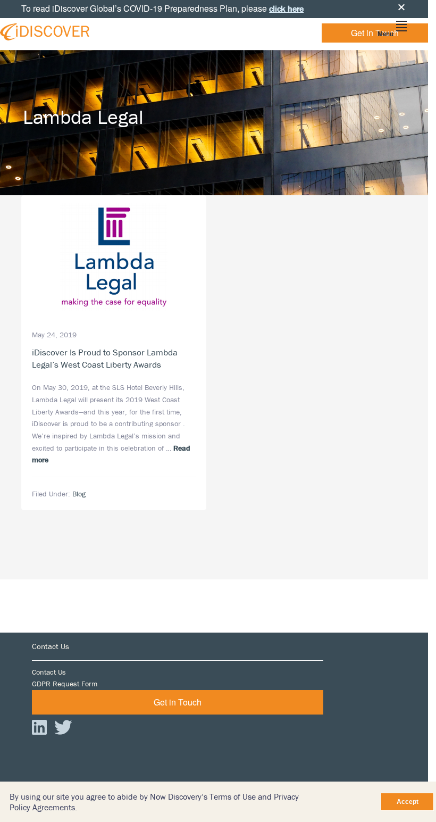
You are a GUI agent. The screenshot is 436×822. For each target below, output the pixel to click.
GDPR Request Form (64, 683)
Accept (407, 802)
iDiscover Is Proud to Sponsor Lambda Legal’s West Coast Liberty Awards (105, 358)
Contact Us (49, 672)
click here (286, 8)
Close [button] (401, 7)
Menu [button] (385, 33)
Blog (79, 494)
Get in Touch (375, 33)
